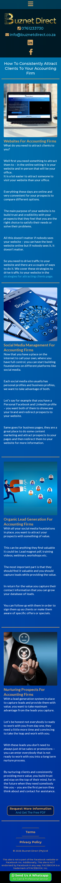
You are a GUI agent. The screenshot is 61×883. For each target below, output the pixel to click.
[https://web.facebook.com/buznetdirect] (31, 52)
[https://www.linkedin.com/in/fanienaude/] (30, 42)
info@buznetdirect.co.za (33, 34)
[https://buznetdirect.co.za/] (30, 18)
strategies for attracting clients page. (28, 276)
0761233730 (32, 28)
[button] (30, 4)
